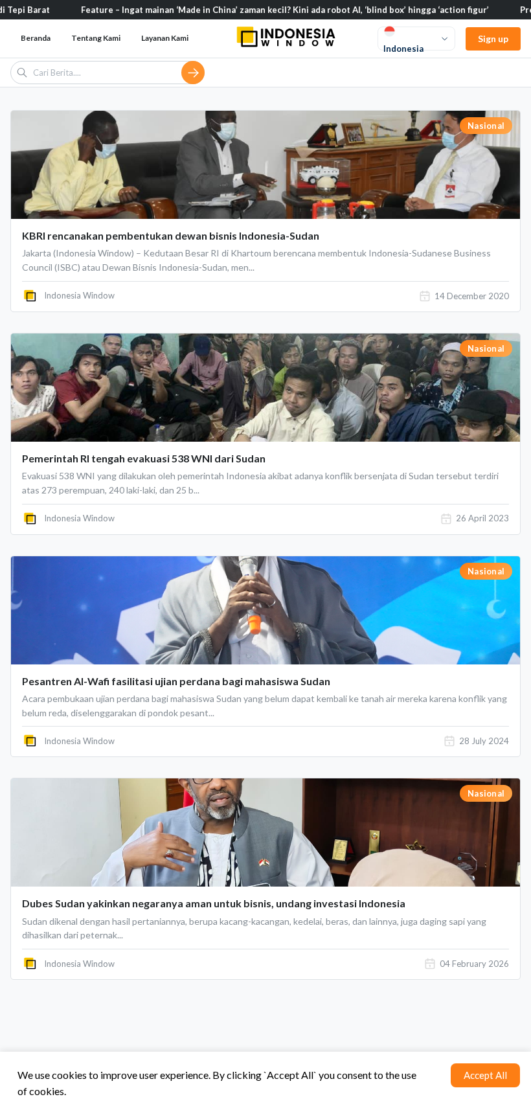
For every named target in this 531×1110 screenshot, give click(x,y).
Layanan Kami (164, 38)
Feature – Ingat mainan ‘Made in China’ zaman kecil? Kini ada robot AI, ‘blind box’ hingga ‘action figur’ (254, 10)
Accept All (485, 1075)
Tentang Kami (95, 38)
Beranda (36, 38)
